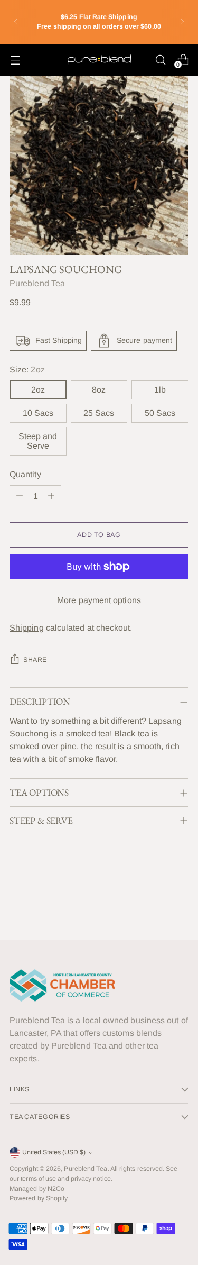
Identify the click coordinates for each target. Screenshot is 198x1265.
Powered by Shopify (39, 1198)
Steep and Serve (37, 441)
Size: (27, 369)
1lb (160, 389)
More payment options (99, 600)
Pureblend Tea (37, 283)
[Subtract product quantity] (19, 496)
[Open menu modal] (15, 59)
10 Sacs (38, 412)
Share (35, 659)
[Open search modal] (160, 59)
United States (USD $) (54, 1152)
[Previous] (15, 22)
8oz (99, 389)
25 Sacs (98, 412)
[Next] (182, 22)
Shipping (27, 627)
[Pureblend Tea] (99, 59)
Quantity (25, 474)
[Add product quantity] (51, 496)
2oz (38, 389)
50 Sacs (160, 412)
